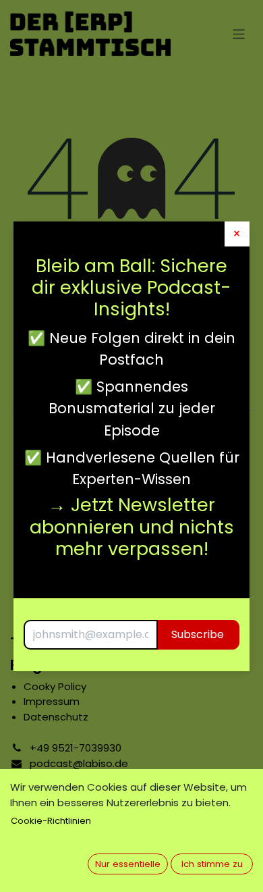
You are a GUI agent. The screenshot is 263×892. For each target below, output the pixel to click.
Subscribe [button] (197, 634)
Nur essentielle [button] (127, 864)
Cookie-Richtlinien (51, 820)
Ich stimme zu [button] (212, 864)
